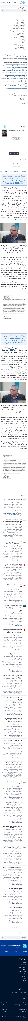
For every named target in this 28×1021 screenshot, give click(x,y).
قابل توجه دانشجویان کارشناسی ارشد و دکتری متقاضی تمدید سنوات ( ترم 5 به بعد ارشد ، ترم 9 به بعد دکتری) (12, 804)
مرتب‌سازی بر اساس (22, 8)
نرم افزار (24, 976)
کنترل (24, 978)
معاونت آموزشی (23, 992)
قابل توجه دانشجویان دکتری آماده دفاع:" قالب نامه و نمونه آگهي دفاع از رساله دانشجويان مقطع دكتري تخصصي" (13, 720)
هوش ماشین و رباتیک (21, 967)
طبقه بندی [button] (23, 16)
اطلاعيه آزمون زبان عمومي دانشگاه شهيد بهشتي (13, 585)
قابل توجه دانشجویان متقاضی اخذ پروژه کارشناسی (13, 698)
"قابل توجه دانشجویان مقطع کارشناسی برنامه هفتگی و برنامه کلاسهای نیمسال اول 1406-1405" (12, 521)
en (4, 2)
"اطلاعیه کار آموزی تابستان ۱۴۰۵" (14, 888)
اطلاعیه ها (12, 512)
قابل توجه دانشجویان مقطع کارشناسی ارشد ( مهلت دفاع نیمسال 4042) (12, 827)
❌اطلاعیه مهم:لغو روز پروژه (15, 907)
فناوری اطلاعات (23, 969)
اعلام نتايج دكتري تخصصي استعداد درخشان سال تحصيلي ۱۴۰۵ (14, 654)
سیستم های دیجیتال (21, 964)
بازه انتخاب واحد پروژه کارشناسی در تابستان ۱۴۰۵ (12, 741)
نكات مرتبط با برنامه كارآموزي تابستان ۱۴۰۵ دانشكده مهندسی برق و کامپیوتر (12, 868)
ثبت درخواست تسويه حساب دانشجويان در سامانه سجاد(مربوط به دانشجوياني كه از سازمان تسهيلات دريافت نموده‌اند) (12, 631)
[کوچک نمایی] (17, 153)
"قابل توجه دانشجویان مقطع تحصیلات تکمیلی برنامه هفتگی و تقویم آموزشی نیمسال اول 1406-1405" (13, 543)
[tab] (14, 15)
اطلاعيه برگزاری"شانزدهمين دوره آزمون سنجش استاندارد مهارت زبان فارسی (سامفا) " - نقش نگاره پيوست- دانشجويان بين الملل (12, 608)
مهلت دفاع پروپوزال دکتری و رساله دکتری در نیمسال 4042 (12, 847)
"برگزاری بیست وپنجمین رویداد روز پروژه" (12, 499)
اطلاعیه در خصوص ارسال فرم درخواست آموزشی (17, 66)
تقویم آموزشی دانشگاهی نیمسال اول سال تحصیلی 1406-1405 (12, 676)
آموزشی (17, 538)
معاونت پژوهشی (14, 992)
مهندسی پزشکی (22, 974)
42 (8, 933)
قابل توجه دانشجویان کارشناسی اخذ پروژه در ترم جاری (12, 782)
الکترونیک (24, 980)
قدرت (24, 962)
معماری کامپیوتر (22, 971)
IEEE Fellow (14, 190)
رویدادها (17, 512)
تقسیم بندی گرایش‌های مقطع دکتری (19, 62)
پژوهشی (17, 649)
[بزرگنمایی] (10, 153)
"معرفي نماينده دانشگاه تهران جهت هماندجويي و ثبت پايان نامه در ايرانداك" (13, 565)
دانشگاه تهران (9, 196)
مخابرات (24, 983)
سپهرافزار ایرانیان (21, 1017)
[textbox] (12, 163)
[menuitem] (24, 171)
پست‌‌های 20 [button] (13, 928)
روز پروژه (7, 512)
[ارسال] (3, 937)
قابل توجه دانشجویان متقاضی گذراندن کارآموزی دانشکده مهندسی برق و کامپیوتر (12, 762)
